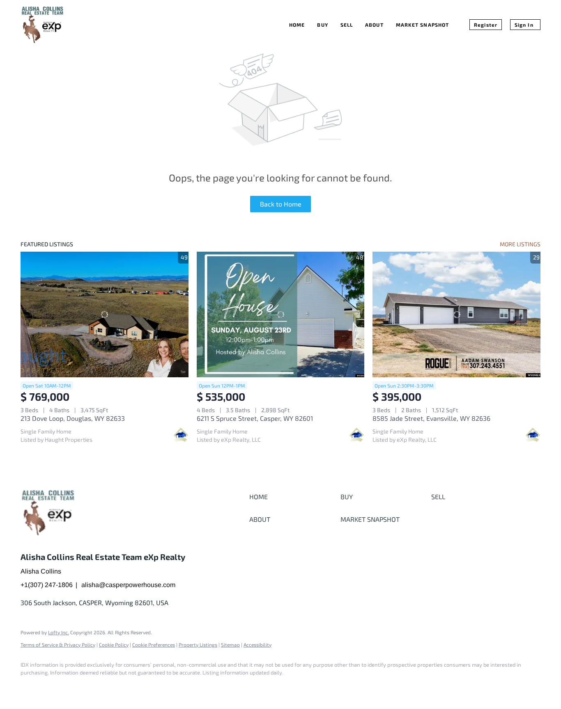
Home (297, 25)
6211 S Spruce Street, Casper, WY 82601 (255, 418)
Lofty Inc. (58, 632)
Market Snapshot (422, 25)
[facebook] (30, 687)
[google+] (54, 687)
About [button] (374, 25)
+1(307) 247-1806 (47, 584)
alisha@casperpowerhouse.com (128, 584)
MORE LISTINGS (520, 244)
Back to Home (280, 204)
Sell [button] (346, 25)
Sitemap (230, 644)
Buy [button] (322, 25)
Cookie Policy (114, 644)
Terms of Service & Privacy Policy (58, 644)
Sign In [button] (524, 25)
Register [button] (485, 25)
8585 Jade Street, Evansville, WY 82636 (431, 418)
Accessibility (257, 644)
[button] (292, 497)
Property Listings (198, 644)
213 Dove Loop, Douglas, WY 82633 (73, 418)
